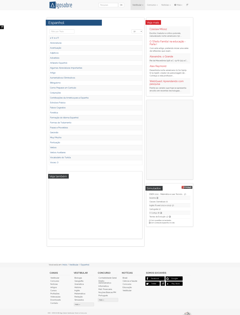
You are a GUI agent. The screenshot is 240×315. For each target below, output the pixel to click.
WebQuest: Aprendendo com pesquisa (167, 82)
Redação (78, 297)
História (77, 287)
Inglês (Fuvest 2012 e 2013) (160, 205)
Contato (54, 303)
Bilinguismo (55, 83)
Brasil (125, 278)
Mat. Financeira (105, 289)
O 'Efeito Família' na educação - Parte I (168, 43)
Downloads (55, 300)
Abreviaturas (56, 43)
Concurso (151, 5)
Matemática (79, 294)
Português (103, 295)
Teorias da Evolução (157, 217)
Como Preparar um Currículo (63, 88)
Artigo (53, 73)
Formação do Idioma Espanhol (64, 117)
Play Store (176, 284)
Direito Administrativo (104, 282)
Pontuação (55, 142)
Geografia (78, 281)
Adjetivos (54, 53)
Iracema (152, 198)
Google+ (174, 279)
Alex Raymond (158, 66)
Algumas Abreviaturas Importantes (66, 68)
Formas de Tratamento (60, 122)
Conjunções (55, 93)
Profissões (54, 294)
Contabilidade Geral (107, 278)
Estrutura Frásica (57, 102)
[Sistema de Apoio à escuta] (2, 27)
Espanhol (57, 22)
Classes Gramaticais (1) (158, 202)
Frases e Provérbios (59, 127)
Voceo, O (54, 162)
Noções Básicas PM (107, 292)
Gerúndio (54, 132)
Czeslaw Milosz (158, 29)
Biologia (78, 278)
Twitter (153, 284)
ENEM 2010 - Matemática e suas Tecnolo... (166, 194)
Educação (127, 287)
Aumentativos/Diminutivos (62, 78)
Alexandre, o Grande (161, 56)
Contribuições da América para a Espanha (69, 98)
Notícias (165, 5)
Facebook (155, 279)
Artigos (53, 287)
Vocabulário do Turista (60, 157)
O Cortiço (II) (154, 213)
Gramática (79, 284)
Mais (179, 5)
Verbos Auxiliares (58, 152)
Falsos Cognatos (58, 107)
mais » (77, 304)
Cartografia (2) (155, 209)
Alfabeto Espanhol (58, 63)
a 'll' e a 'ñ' (54, 38)
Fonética (54, 112)
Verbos (53, 147)
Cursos (53, 290)
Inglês (77, 290)
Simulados (79, 300)
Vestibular (137, 5)
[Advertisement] (98, 208)
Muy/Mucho (56, 137)
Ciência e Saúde (130, 281)
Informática (103, 286)
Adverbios (54, 58)
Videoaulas (55, 297)
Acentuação (55, 48)
